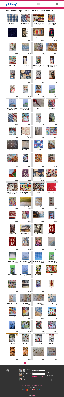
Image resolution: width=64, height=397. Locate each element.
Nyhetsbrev (41, 385)
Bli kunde (7, 370)
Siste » (39, 363)
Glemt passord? (43, 376)
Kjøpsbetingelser (27, 385)
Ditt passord (34, 372)
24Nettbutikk (33, 395)
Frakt (22, 385)
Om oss (7, 371)
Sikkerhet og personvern (35, 385)
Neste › (34, 363)
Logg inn (7, 372)
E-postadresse (34, 369)
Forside (7, 7)
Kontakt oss (8, 373)
